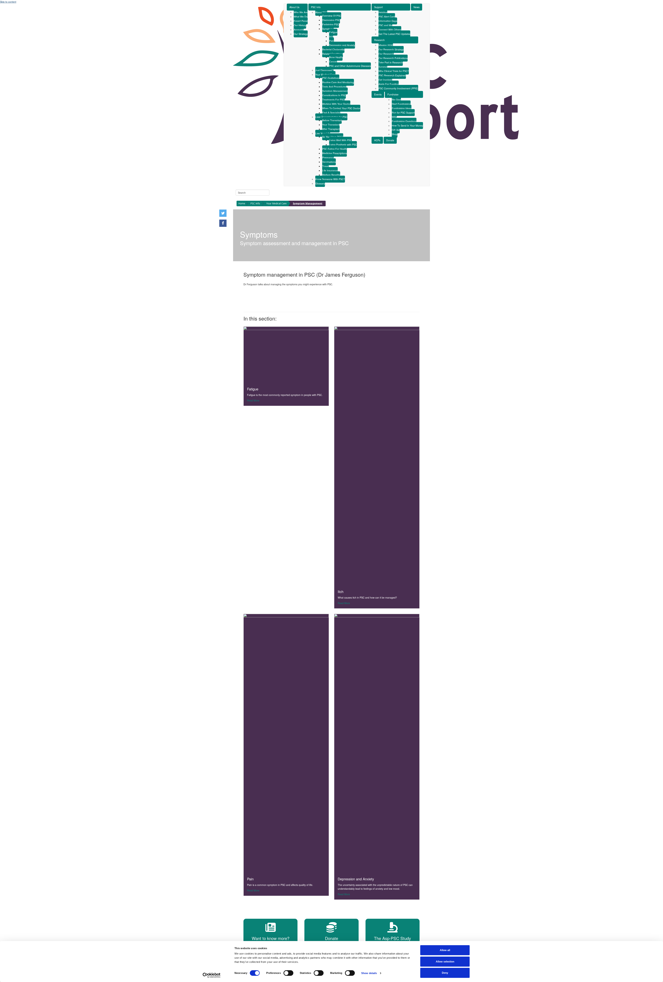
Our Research (386, 53)
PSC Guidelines (330, 78)
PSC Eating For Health (334, 149)
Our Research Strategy (391, 49)
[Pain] (286, 743)
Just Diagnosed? (324, 70)
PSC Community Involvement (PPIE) (398, 88)
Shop (394, 134)
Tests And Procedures (334, 86)
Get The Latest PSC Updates (394, 34)
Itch (331, 36)
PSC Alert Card (386, 16)
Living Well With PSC (340, 140)
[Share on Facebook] (223, 223)
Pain (331, 41)
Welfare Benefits (331, 175)
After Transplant (331, 129)
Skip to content (8, 1)
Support (378, 7)
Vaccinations (329, 162)
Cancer (333, 61)
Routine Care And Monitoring (338, 82)
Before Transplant (332, 120)
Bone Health (336, 57)
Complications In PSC (334, 95)
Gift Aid (396, 130)
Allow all (445, 950)
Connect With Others (389, 29)
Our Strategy (301, 34)
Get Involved (385, 79)
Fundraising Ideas (401, 108)
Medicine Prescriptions (334, 153)
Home (241, 203)
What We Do (301, 16)
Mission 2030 (385, 45)
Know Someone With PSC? (330, 179)
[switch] (288, 973)
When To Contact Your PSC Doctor (341, 108)
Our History (300, 25)
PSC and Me (385, 25)
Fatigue (333, 32)
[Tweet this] (223, 213)
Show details (369, 973)
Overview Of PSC (331, 15)
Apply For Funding (388, 84)
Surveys (382, 66)
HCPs (377, 140)
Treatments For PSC (333, 99)
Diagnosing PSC (331, 20)
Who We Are (301, 12)
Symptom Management (335, 91)
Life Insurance (330, 170)
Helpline (382, 12)
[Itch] (376, 455)
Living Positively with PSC (343, 144)
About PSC (321, 12)
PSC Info (316, 7)
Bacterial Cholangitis (333, 49)
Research (379, 40)
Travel (325, 166)
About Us (294, 7)
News (417, 7)
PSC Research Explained (392, 75)
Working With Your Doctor (336, 104)
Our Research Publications (393, 58)
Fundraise (392, 94)
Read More (253, 400)
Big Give (396, 99)
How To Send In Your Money (407, 125)
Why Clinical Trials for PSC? (393, 71)
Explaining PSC (330, 24)
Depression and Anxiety (342, 45)
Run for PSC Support (403, 112)
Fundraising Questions (404, 121)
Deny (445, 972)
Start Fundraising (401, 104)
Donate (390, 140)
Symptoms (328, 28)
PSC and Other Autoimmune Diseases (350, 66)
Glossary (320, 183)
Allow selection (445, 961)
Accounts (299, 29)
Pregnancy (328, 157)
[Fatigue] (286, 354)
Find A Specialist (331, 112)
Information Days (387, 21)
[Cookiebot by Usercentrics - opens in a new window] (211, 975)
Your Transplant (330, 124)
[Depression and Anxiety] (376, 743)
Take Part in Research (390, 62)
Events (378, 94)
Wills (394, 117)
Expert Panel (301, 21)
